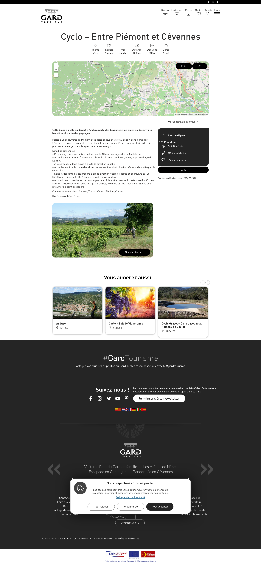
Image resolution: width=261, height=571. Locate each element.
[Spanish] (144, 409)
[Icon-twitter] (108, 398)
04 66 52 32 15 (177, 153)
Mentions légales (103, 538)
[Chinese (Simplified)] (120, 409)
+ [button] (56, 65)
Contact (71, 538)
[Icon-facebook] (90, 398)
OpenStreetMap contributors (198, 114)
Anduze (61, 323)
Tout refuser (101, 506)
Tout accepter (160, 506)
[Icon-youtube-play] (117, 398)
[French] (130, 409)
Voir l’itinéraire (176, 146)
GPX (183, 169)
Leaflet (177, 114)
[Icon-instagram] (99, 398)
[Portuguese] (141, 409)
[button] (202, 282)
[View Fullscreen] (56, 75)
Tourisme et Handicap (53, 538)
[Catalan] (116, 409)
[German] (134, 409)
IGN (199, 66)
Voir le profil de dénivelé (182, 121)
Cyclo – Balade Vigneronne (126, 323)
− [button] (56, 69)
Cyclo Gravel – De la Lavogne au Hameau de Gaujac (182, 325)
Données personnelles (127, 538)
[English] (127, 409)
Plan (183, 66)
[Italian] (137, 409)
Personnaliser (130, 506)
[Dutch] (123, 409)
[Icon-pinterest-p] (126, 398)
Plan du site (85, 538)
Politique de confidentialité (130, 497)
